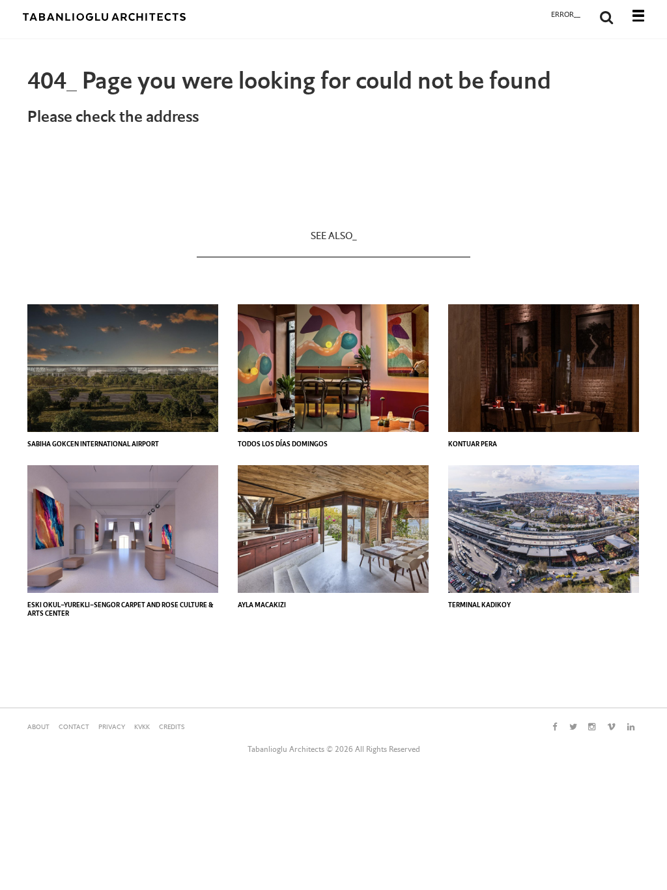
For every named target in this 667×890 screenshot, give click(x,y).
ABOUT (38, 727)
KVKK (142, 727)
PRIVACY (111, 727)
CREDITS (171, 727)
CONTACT (74, 727)
